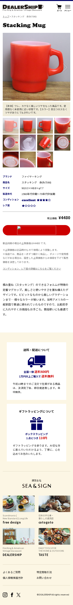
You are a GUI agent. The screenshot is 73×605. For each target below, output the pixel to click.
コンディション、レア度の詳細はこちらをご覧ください (32, 268)
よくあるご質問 (11, 572)
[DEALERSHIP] (23, 7)
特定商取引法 (44, 572)
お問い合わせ (44, 578)
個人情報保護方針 (13, 578)
